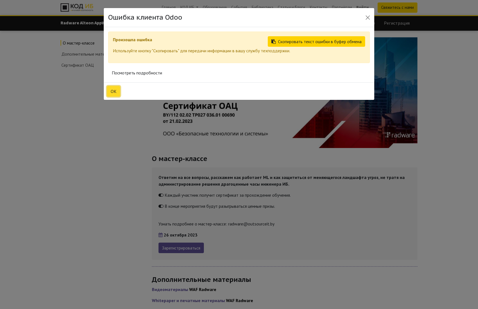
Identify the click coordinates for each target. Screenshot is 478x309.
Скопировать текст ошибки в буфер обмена (320, 41)
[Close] (367, 17)
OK (113, 91)
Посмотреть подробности (137, 73)
